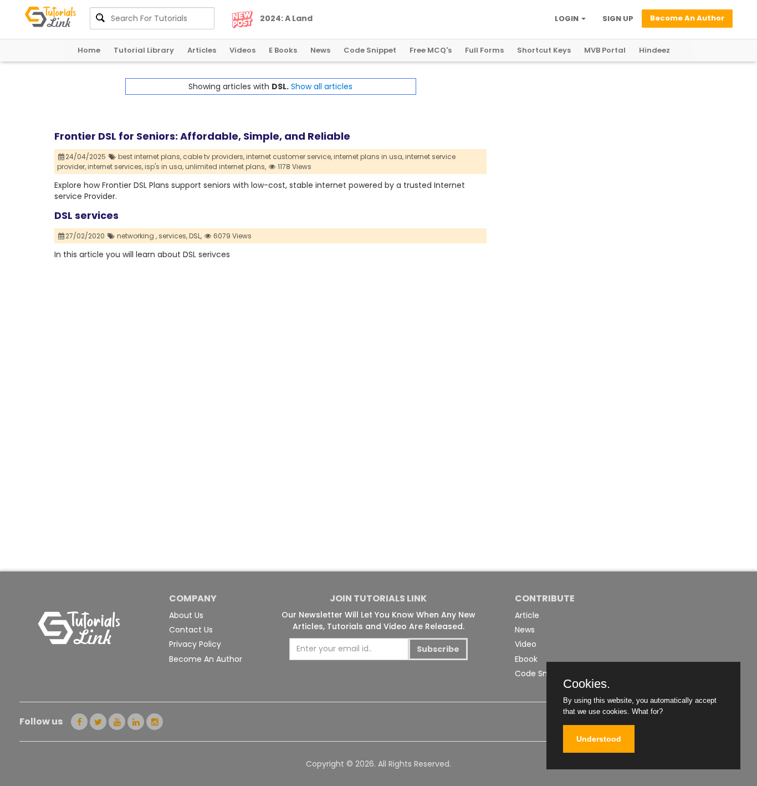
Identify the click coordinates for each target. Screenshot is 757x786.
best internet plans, (149, 156)
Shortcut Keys (544, 50)
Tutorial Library (144, 50)
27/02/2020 (85, 236)
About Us (186, 615)
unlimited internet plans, (225, 166)
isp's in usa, (164, 166)
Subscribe (438, 649)
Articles (201, 50)
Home (89, 50)
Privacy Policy (195, 644)
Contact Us (191, 629)
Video (525, 644)
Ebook (526, 659)
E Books (283, 50)
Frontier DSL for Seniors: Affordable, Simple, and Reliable (202, 136)
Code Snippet (370, 50)
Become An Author (205, 659)
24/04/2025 (86, 156)
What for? (647, 711)
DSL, (195, 236)
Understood (598, 738)
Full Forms (484, 50)
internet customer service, (289, 156)
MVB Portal (605, 50)
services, (172, 236)
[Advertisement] (594, 155)
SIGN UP (617, 18)
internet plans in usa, (368, 156)
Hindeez (654, 50)
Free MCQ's (431, 50)
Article (527, 615)
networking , (137, 236)
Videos (242, 50)
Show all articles (321, 86)
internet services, (115, 166)
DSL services (86, 215)
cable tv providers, (213, 156)
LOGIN (567, 18)
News (320, 50)
